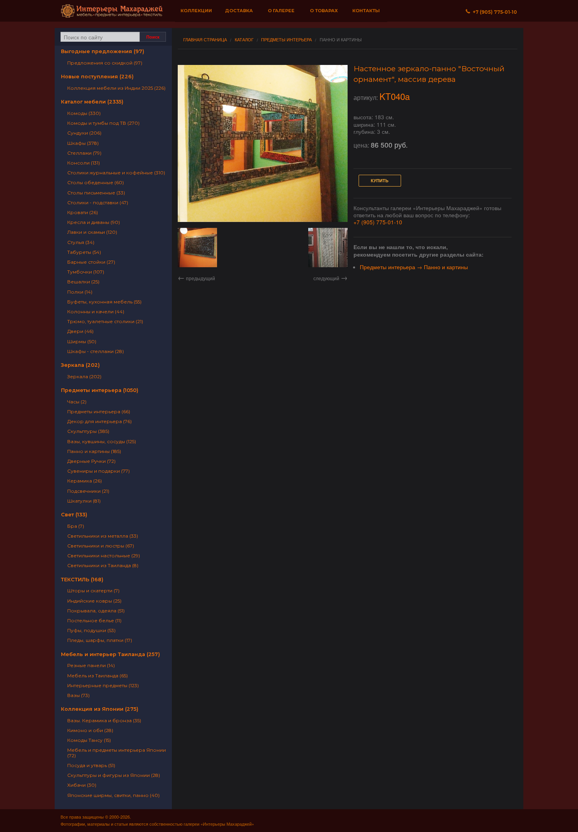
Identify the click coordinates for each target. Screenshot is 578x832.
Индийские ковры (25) (94, 601)
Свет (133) (74, 515)
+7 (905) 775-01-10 (377, 222)
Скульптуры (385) (88, 431)
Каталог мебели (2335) (92, 102)
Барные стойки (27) (91, 262)
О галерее (281, 10)
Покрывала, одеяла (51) (96, 611)
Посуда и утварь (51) (91, 765)
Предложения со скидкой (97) (104, 63)
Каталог (244, 39)
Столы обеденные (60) (95, 182)
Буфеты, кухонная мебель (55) (104, 302)
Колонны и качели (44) (95, 311)
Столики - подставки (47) (97, 202)
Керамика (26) (84, 481)
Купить (379, 180)
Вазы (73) (78, 695)
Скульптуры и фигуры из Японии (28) (113, 775)
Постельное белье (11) (94, 620)
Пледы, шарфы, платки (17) (99, 640)
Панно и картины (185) (94, 451)
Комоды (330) (84, 113)
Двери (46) (80, 331)
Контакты (366, 10)
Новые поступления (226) (97, 77)
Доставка (239, 10)
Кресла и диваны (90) (93, 222)
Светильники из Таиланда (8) (102, 565)
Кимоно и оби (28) (90, 730)
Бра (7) (75, 526)
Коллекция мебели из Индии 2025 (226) (116, 88)
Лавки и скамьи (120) (92, 232)
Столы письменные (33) (96, 193)
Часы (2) (77, 402)
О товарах (324, 10)
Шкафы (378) (83, 143)
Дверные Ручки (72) (91, 461)
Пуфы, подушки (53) (91, 630)
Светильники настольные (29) (103, 555)
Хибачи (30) (81, 785)
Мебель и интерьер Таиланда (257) (110, 654)
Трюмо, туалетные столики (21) (105, 321)
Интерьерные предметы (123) (103, 685)
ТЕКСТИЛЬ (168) (82, 579)
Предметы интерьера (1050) (99, 390)
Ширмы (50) (81, 341)
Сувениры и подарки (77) (98, 471)
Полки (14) (79, 292)
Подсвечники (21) (88, 491)
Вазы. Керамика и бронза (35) (104, 720)
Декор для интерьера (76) (99, 421)
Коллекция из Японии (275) (99, 709)
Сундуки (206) (84, 133)
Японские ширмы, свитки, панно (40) (113, 795)
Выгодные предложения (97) (102, 51)
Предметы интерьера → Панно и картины (414, 267)
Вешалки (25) (83, 282)
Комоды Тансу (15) (89, 740)
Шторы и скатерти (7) (93, 590)
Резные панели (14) (91, 665)
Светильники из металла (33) (102, 536)
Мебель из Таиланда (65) (97, 676)
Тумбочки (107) (85, 272)
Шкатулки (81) (84, 501)
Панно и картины (341, 39)
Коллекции (196, 10)
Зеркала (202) (80, 365)
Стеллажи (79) (84, 153)
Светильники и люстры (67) (100, 546)
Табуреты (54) (84, 252)
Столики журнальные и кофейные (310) (116, 173)
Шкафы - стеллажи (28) (95, 351)
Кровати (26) (82, 212)
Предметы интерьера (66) (98, 411)
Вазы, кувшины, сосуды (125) (101, 441)
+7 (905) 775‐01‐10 (493, 12)
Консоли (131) (83, 163)
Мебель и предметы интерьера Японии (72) (116, 752)
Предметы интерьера (286, 39)
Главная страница (205, 39)
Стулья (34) (80, 242)
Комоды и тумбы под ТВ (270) (103, 123)
